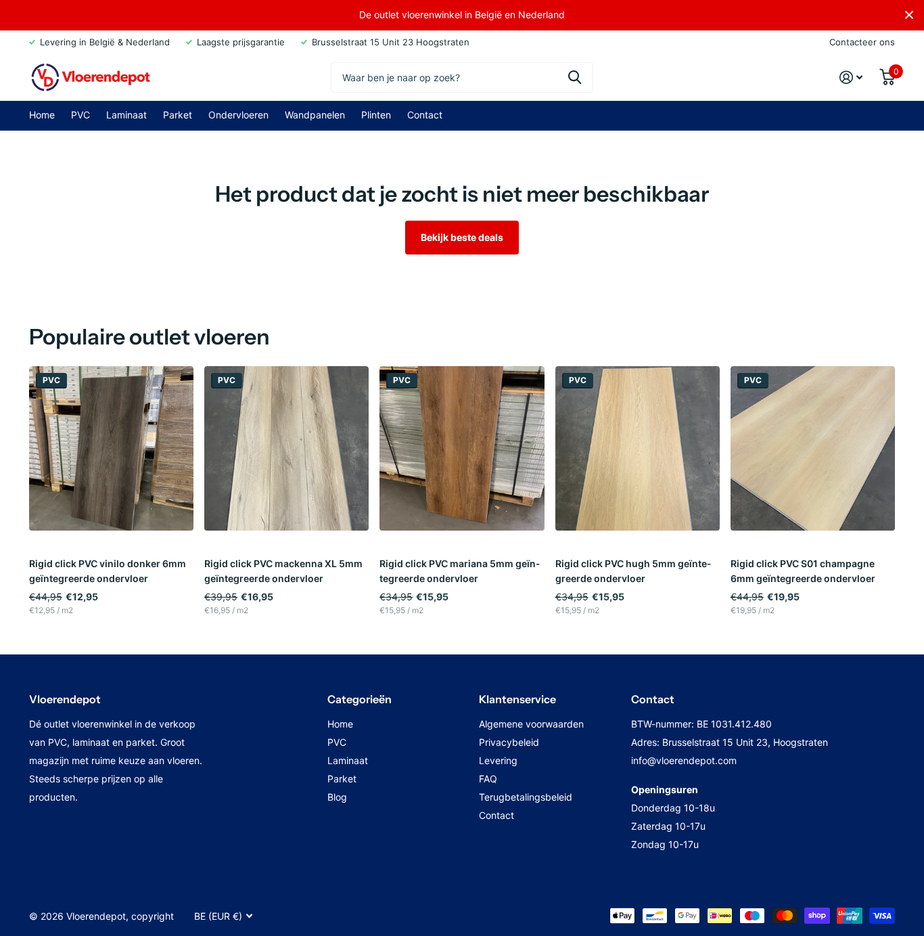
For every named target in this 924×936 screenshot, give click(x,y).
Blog (337, 797)
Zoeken (574, 77)
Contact (424, 114)
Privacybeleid (509, 742)
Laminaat (126, 114)
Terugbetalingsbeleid (525, 797)
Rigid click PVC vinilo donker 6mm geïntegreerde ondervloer (107, 571)
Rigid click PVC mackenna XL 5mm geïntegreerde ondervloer (283, 571)
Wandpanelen (315, 114)
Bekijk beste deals (462, 237)
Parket (177, 114)
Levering (498, 760)
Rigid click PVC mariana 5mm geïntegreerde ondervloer (459, 571)
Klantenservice (517, 699)
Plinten (376, 114)
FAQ (488, 778)
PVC (80, 114)
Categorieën (359, 699)
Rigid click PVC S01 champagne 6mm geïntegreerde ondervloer (803, 571)
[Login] (851, 77)
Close (909, 15)
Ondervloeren (238, 114)
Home (42, 114)
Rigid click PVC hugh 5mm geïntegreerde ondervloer (633, 571)
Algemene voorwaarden (531, 724)
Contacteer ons (862, 42)
